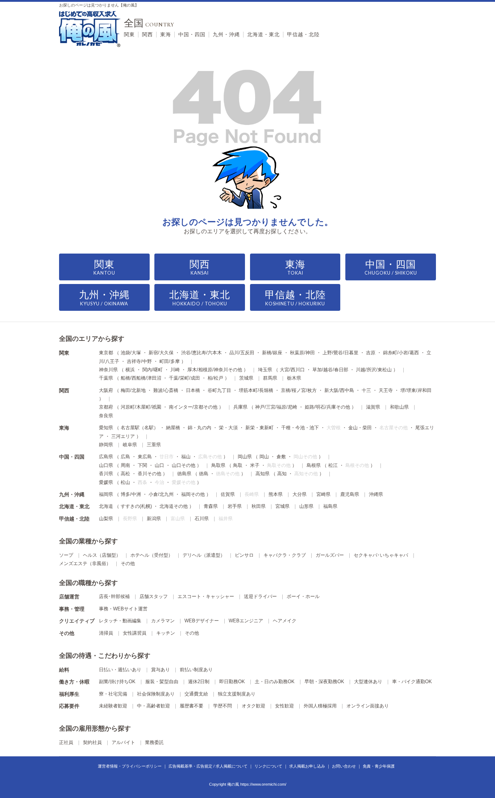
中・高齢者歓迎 (153, 706)
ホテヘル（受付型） (151, 555)
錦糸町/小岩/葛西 (401, 352)
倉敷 (281, 456)
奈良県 (106, 415)
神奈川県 (108, 369)
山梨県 (106, 518)
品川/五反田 (241, 352)
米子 (254, 465)
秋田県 (258, 506)
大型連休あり (368, 681)
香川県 (106, 473)
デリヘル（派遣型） (204, 555)
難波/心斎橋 (165, 390)
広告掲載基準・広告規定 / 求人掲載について (208, 766)
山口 (159, 465)
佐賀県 (228, 494)
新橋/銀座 (272, 352)
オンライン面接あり (367, 706)
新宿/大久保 (161, 352)
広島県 (106, 456)
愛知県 (106, 427)
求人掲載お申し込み (307, 766)
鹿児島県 (349, 494)
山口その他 (183, 465)
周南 (125, 465)
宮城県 (282, 506)
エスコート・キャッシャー (206, 596)
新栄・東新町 (259, 427)
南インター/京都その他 (193, 407)
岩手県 (235, 506)
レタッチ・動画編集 (120, 620)
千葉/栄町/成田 (184, 378)
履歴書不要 (191, 706)
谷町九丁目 (219, 390)
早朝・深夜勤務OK (324, 681)
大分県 (299, 494)
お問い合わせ (344, 766)
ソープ (66, 555)
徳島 (203, 473)
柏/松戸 (215, 378)
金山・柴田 (360, 427)
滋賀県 (373, 407)
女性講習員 (134, 633)
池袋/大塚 (131, 352)
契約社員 (92, 742)
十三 (366, 390)
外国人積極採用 (320, 706)
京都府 (106, 407)
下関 (142, 465)
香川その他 (149, 473)
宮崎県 (323, 494)
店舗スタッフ (154, 596)
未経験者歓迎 (113, 706)
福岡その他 (193, 494)
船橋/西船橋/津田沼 (141, 378)
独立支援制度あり (236, 694)
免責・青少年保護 (379, 766)
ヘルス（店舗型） (102, 555)
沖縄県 (376, 494)
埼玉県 (265, 369)
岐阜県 (130, 444)
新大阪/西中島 (339, 390)
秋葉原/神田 (302, 352)
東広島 (145, 456)
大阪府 (106, 390)
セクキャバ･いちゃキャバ (381, 555)
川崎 (175, 369)
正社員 (66, 742)
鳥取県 (218, 465)
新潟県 (154, 518)
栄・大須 (228, 427)
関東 (129, 34)
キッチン (165, 633)
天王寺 (386, 390)
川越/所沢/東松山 (374, 369)
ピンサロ (244, 555)
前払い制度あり (196, 669)
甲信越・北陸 (303, 34)
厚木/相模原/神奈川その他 (214, 369)
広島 (125, 456)
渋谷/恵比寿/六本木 (201, 352)
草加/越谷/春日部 (330, 369)
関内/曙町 (152, 369)
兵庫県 (240, 407)
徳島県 (184, 473)
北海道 (106, 506)
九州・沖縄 (226, 34)
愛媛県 (106, 482)
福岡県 (106, 494)
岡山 (264, 456)
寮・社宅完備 (113, 694)
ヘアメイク (284, 620)
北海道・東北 (263, 34)
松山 (125, 482)
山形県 (306, 506)
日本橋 (193, 390)
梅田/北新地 (133, 390)
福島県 (330, 506)
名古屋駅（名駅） (139, 427)
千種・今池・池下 (300, 427)
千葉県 (106, 378)
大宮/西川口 (292, 369)
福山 (186, 456)
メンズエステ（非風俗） (85, 563)
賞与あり (160, 669)
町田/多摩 (169, 361)
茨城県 (246, 378)
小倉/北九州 (161, 494)
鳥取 (237, 465)
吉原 (370, 352)
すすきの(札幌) (136, 506)
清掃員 (106, 633)
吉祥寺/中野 (139, 361)
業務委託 (154, 742)
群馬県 (270, 378)
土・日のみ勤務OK (275, 681)
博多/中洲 (131, 494)
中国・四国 (191, 34)
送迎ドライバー (260, 596)
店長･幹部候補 (114, 596)
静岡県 (106, 444)
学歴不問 (222, 706)
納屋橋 (173, 427)
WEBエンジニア (246, 620)
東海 (165, 34)
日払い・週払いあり (120, 669)
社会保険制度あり (156, 694)
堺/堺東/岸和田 (416, 390)
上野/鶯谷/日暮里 (340, 352)
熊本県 (276, 494)
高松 (125, 473)
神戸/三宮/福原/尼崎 (276, 407)
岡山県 (245, 456)
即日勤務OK (232, 681)
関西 (147, 34)
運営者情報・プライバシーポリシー (130, 766)
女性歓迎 (284, 706)
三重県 (154, 444)
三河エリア (123, 436)
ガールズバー (330, 555)
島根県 (314, 465)
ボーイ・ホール (303, 596)
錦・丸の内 (199, 427)
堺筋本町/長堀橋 (256, 390)
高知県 (262, 473)
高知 (282, 473)
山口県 (106, 465)
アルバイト (123, 742)
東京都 (106, 352)
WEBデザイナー (201, 620)
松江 (333, 465)
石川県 (202, 518)
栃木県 (294, 378)
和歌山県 (399, 407)
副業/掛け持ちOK (117, 681)
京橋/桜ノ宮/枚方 (299, 390)
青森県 (211, 506)
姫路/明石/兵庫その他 (327, 407)
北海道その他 (173, 506)
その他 (128, 563)
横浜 (130, 369)
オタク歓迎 (253, 706)
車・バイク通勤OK (412, 681)
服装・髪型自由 (161, 681)
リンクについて (268, 766)
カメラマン (163, 620)
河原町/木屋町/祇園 (141, 407)
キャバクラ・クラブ (284, 555)
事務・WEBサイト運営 (123, 608)
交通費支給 (196, 694)
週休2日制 (198, 681)
